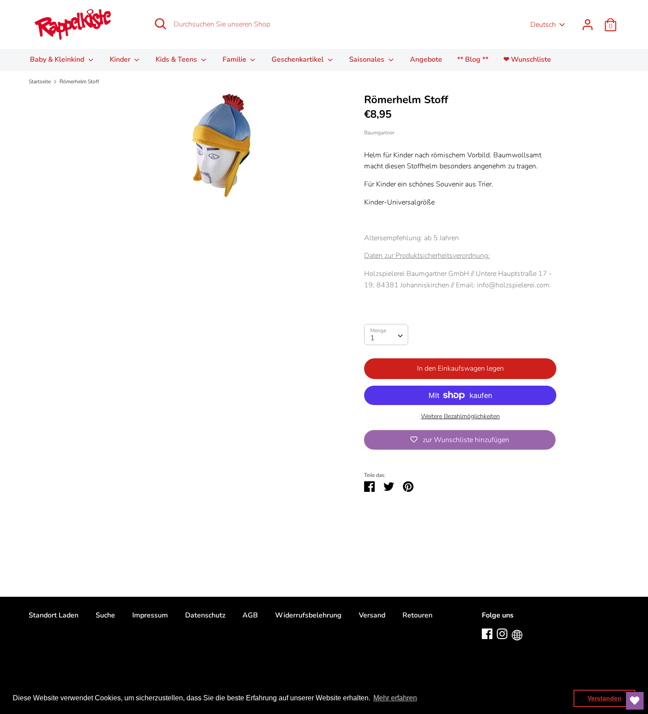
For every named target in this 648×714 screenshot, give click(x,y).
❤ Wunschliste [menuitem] (527, 59)
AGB (250, 615)
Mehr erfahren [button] (395, 698)
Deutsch (543, 25)
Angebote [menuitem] (426, 59)
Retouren (417, 615)
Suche (105, 615)
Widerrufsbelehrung (308, 615)
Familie (235, 59)
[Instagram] (502, 633)
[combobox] (386, 334)
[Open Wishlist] (635, 701)
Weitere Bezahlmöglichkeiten (460, 416)
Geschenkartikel (298, 59)
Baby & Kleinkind (58, 59)
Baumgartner (379, 132)
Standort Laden (53, 615)
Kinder (121, 59)
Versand (372, 615)
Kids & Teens (177, 59)
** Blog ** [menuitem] (472, 59)
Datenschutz (205, 615)
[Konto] (587, 21)
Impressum (150, 615)
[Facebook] (487, 633)
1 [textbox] (372, 338)
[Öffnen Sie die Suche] (160, 24)
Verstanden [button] (605, 698)
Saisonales (367, 59)
